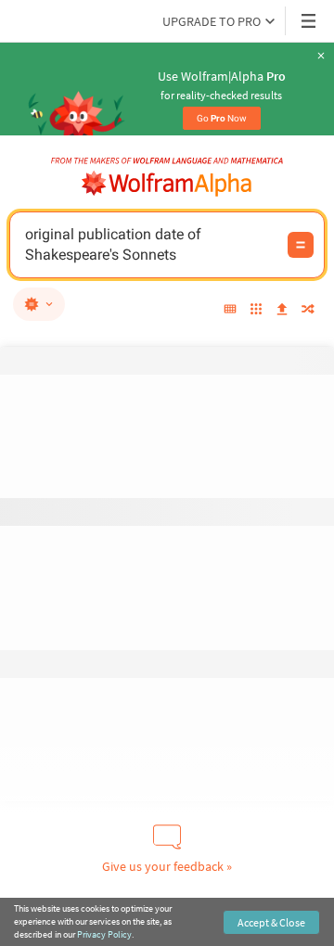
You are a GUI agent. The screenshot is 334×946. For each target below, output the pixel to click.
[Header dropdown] (310, 21)
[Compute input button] (301, 245)
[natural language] (39, 304)
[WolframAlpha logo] (167, 184)
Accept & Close (271, 922)
